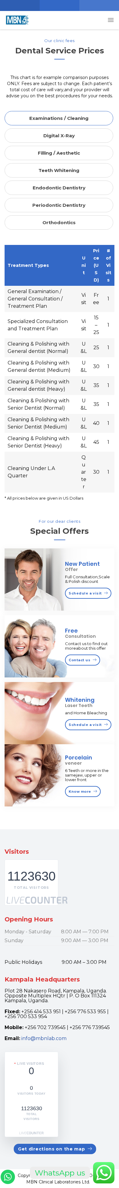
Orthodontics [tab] (59, 222)
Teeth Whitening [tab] (58, 170)
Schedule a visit (85, 593)
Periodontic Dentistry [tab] (58, 205)
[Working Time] (59, 5)
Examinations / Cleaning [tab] (58, 118)
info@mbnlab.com (44, 1038)
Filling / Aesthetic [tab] (59, 153)
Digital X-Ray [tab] (59, 135)
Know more (80, 791)
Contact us (80, 660)
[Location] (20, 5)
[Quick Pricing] (99, 5)
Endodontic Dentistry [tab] (59, 188)
